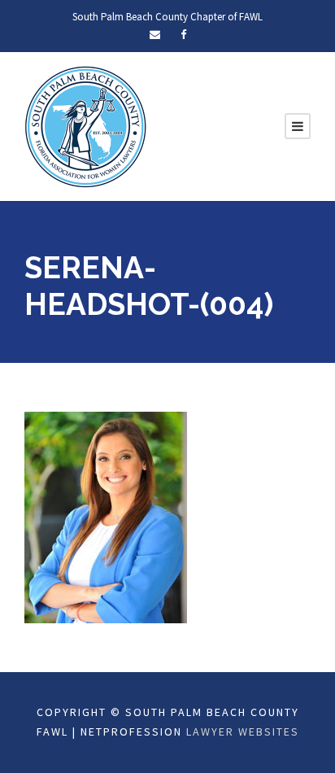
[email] (155, 34)
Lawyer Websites (242, 731)
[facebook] (183, 34)
